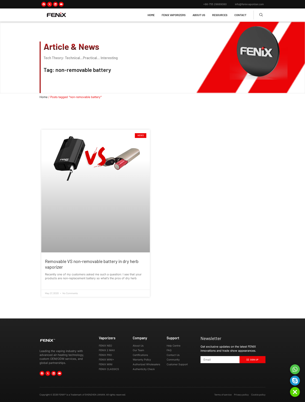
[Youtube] (61, 4)
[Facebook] (43, 4)
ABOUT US (199, 15)
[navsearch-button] (261, 15)
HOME (151, 15)
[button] (295, 392)
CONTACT (240, 15)
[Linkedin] (55, 4)
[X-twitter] (49, 4)
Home (43, 97)
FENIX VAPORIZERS (174, 15)
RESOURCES (219, 15)
